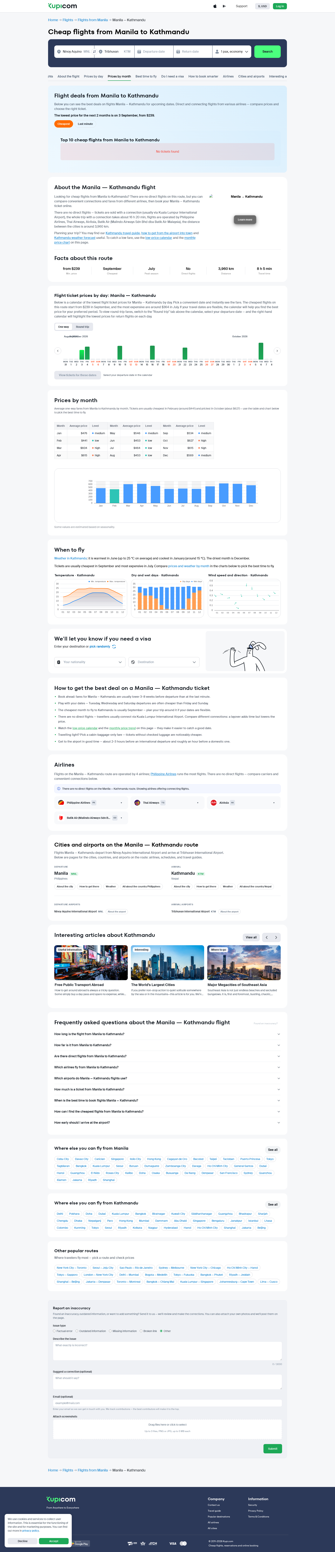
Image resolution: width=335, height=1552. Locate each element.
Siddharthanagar (201, 1214)
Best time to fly (146, 76)
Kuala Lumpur (101, 1166)
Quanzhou (265, 1173)
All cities (212, 1528)
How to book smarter (203, 76)
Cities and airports (251, 76)
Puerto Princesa (250, 1159)
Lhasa (268, 1220)
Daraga (196, 1166)
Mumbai (144, 1220)
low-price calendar (158, 238)
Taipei (213, 1159)
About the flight (68, 76)
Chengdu (62, 1220)
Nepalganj (94, 1220)
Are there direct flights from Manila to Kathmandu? (90, 1056)
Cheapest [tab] (64, 124)
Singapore (117, 1159)
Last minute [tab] (85, 124)
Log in (280, 6)
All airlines (213, 1522)
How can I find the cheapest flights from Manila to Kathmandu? (98, 1111)
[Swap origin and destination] (94, 52)
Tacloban (228, 1159)
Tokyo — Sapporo (67, 1274)
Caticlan (100, 1159)
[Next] (276, 937)
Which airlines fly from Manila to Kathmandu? (86, 1067)
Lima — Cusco (268, 1281)
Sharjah (263, 1214)
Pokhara (74, 1214)
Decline (23, 1541)
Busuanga (172, 1173)
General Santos (243, 1166)
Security (252, 1505)
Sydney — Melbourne (171, 1267)
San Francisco (228, 1173)
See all (273, 1150)
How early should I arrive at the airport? (82, 1123)
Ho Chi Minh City (217, 1166)
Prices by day (93, 76)
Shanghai (109, 1180)
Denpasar (208, 1173)
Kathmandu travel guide (123, 233)
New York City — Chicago (205, 1267)
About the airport (117, 911)
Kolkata (137, 1227)
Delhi (60, 1214)
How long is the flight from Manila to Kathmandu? (89, 1034)
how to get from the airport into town (167, 233)
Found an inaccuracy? (266, 1023)
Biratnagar (158, 1214)
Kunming (79, 1227)
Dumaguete (151, 1166)
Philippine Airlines (163, 774)
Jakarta (77, 1180)
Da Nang (190, 1173)
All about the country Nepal (255, 886)
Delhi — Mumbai (129, 1274)
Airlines (228, 76)
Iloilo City (135, 1159)
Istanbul (253, 1220)
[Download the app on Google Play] (224, 6)
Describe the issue (64, 1339)
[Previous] (266, 937)
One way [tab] (63, 327)
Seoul (119, 1166)
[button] (65, 353)
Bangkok (81, 1166)
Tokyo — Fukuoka (184, 1274)
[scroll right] (277, 350)
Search (267, 52)
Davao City (81, 1159)
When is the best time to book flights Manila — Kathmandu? (96, 1100)
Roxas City (112, 1173)
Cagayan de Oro (177, 1159)
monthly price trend (122, 728)
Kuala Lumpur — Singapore (196, 1281)
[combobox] (76, 51)
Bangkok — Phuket (211, 1274)
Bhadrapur (245, 1214)
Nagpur (153, 1227)
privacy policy (30, 1530)
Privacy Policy (255, 1510)
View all (251, 937)
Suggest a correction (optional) (72, 1371)
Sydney (248, 1173)
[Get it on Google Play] (79, 1543)
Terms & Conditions (258, 1516)
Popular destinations (219, 1516)
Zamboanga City (175, 1166)
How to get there (89, 886)
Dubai (263, 1166)
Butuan (133, 1166)
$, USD (262, 6)
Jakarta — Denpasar (98, 1281)
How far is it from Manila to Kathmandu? (82, 1045)
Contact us (214, 1505)
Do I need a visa (172, 76)
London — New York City (98, 1274)
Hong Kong (154, 1159)
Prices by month (119, 76)
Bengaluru (218, 1220)
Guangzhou (77, 1173)
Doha (142, 1173)
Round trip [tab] (82, 327)
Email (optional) (63, 1396)
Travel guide (214, 1510)
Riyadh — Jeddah (239, 1274)
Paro (110, 1220)
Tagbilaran (63, 1166)
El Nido (95, 1173)
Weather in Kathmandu (70, 558)
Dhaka (78, 1220)
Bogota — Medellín (156, 1274)
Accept (53, 1541)
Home (53, 20)
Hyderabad (171, 1227)
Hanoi (60, 1173)
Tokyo (270, 1159)
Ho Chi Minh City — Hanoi (242, 1267)
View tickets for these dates (77, 375)
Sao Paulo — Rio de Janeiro (136, 1267)
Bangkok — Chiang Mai (160, 1281)
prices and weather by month (188, 566)
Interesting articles (282, 76)
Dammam (161, 1220)
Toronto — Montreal (128, 1281)
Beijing (261, 1227)
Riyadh (92, 1180)
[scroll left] (57, 350)
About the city (65, 886)
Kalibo (129, 1173)
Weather (111, 886)
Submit (272, 1448)
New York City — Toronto (71, 1267)
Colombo (62, 1227)
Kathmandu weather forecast (74, 238)
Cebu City (63, 1159)
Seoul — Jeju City (103, 1267)
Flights (68, 20)
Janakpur (236, 1220)
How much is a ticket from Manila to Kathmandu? (89, 1089)
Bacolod (198, 1159)
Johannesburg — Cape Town (236, 1281)
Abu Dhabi (180, 1220)
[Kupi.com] (62, 6)
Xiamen (61, 1180)
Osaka (156, 1173)
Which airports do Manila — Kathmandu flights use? (90, 1078)
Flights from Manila (93, 20)
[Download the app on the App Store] (215, 6)
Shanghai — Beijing (68, 1281)
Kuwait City (178, 1214)
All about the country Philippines (141, 886)
